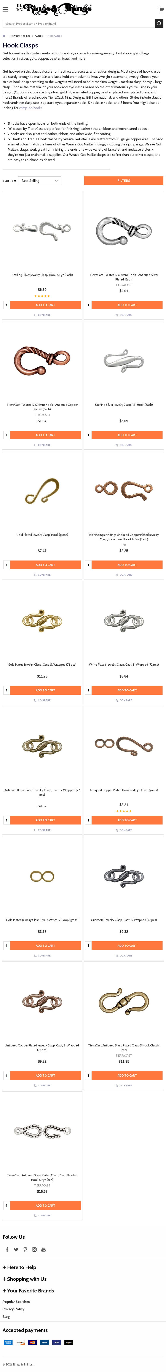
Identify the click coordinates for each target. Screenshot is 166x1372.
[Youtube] (43, 1249)
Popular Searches (16, 1302)
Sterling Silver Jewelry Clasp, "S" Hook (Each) (124, 405)
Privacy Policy (13, 1309)
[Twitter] (16, 1249)
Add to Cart (45, 305)
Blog (6, 1317)
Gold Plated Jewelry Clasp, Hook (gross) (42, 535)
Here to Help (21, 1267)
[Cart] (161, 9)
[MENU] (5, 9)
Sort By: (9, 181)
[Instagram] (34, 1249)
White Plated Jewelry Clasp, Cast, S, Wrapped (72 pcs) (124, 664)
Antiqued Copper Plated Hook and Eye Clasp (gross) (124, 790)
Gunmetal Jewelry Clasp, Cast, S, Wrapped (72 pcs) (124, 920)
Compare (44, 314)
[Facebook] (7, 1249)
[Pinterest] (25, 1249)
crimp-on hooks (30, 108)
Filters (124, 181)
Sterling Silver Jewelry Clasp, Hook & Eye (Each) (42, 275)
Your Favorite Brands (30, 1290)
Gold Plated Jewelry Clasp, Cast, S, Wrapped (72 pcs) (42, 664)
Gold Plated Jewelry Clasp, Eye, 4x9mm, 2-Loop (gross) (42, 920)
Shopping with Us (27, 1279)
